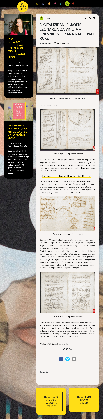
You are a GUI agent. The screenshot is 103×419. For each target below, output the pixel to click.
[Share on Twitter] (67, 360)
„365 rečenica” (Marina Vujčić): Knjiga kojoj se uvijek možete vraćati (17, 131)
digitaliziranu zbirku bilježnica (75, 168)
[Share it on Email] (74, 360)
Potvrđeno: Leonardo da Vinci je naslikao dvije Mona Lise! (66, 176)
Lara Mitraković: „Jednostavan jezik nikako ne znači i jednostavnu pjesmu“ (17, 48)
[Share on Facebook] (61, 360)
